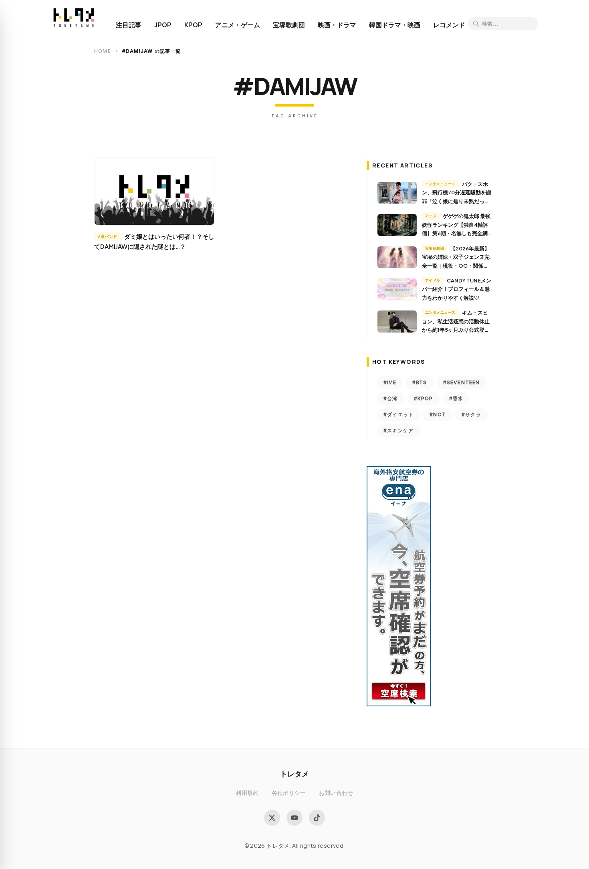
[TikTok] (317, 818)
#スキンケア (398, 430)
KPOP (193, 24)
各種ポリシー (289, 792)
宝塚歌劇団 (289, 24)
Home (102, 51)
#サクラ (471, 414)
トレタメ (294, 773)
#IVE (389, 382)
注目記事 (128, 24)
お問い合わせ (336, 792)
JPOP (162, 24)
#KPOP (423, 398)
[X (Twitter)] (272, 818)
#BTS (419, 382)
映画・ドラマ (337, 24)
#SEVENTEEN (461, 382)
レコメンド (449, 24)
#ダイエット (398, 414)
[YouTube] (294, 818)
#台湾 (390, 398)
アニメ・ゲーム (237, 24)
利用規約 (247, 792)
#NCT (438, 414)
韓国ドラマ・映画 (394, 24)
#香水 (456, 398)
